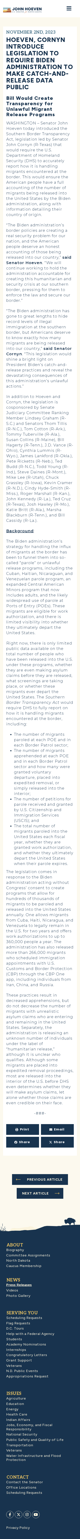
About (15, 1245)
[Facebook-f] (10, 1514)
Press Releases (19, 1285)
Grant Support (19, 1360)
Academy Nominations (26, 1344)
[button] (22, 1129)
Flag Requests (18, 1323)
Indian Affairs (18, 1420)
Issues (14, 1393)
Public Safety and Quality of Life (35, 1440)
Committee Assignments (28, 1255)
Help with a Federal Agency (30, 1334)
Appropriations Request (27, 1376)
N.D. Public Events (22, 1371)
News (13, 1280)
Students (14, 1339)
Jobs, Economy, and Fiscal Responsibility (29, 1427)
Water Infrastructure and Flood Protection (33, 1458)
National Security (21, 1434)
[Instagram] (27, 1514)
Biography (15, 1250)
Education (15, 1404)
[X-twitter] (18, 1514)
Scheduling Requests (24, 1318)
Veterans (14, 1366)
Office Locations (21, 1487)
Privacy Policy (18, 1528)
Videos (12, 1290)
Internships (16, 1350)
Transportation (19, 1445)
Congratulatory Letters (26, 1355)
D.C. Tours (15, 1328)
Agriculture (16, 1398)
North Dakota (18, 1260)
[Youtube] (35, 1514)
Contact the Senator (24, 1482)
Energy (12, 1409)
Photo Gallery (18, 1296)
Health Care (16, 1414)
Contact (18, 1477)
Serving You (22, 1313)
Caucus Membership (24, 1266)
